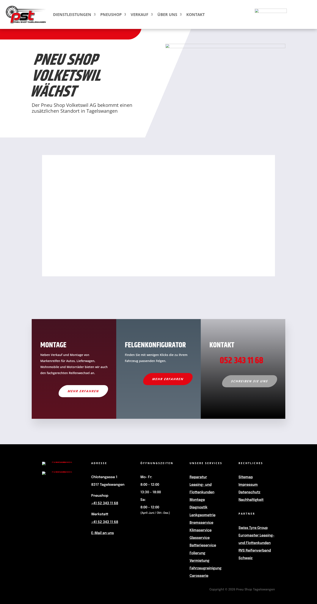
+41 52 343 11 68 (104, 503)
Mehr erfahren (83, 391)
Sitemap (246, 477)
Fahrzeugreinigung (205, 568)
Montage (197, 500)
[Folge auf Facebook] (52, 487)
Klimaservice (201, 530)
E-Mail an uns (102, 533)
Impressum (248, 485)
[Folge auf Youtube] (66, 487)
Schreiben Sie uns (249, 381)
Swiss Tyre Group (253, 528)
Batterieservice (203, 545)
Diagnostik (198, 507)
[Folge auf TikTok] (67, 500)
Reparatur (198, 477)
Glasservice (200, 538)
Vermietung (199, 561)
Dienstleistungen (72, 14)
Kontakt (195, 14)
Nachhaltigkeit (251, 500)
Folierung (197, 553)
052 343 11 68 (241, 361)
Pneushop (111, 14)
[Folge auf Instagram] (52, 500)
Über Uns (167, 14)
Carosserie (199, 576)
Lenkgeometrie (202, 515)
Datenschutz (249, 492)
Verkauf (139, 14)
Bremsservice (201, 523)
